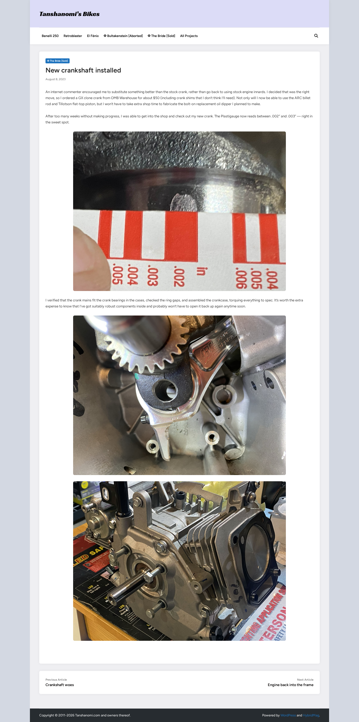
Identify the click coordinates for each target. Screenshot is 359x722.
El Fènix (93, 36)
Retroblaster (73, 36)
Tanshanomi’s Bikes (69, 14)
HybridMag (311, 715)
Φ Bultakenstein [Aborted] (123, 36)
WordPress (288, 715)
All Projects (189, 36)
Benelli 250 (50, 36)
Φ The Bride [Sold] (161, 36)
